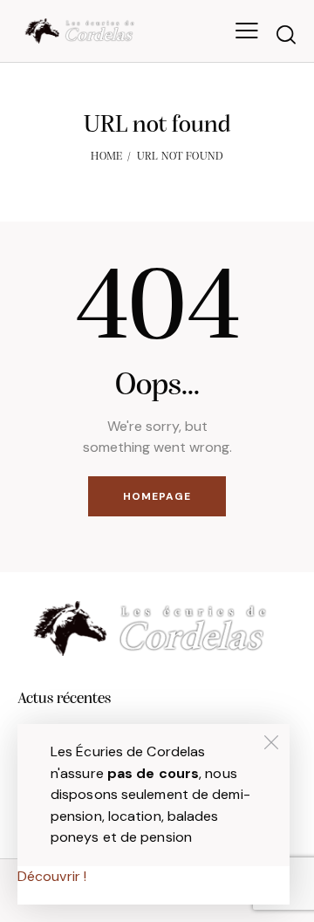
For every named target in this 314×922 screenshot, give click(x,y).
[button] (247, 30)
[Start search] (286, 34)
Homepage (157, 496)
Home (106, 156)
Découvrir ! (51, 876)
